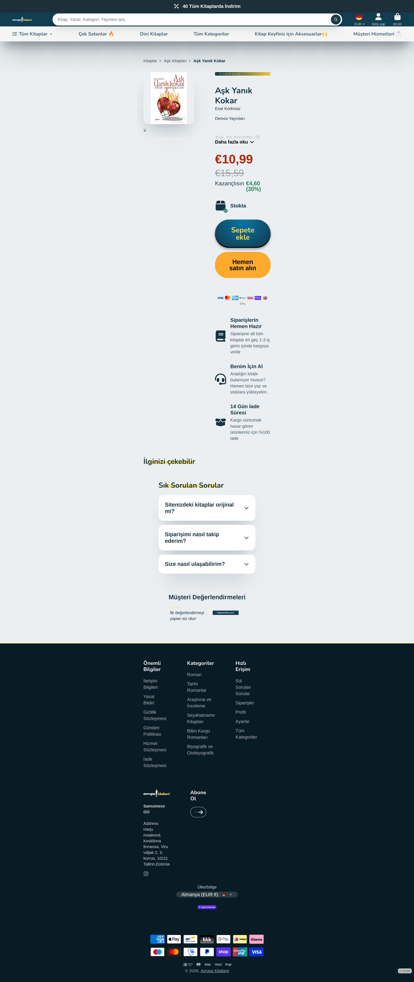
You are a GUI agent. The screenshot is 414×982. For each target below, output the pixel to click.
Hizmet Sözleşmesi (154, 746)
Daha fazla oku (231, 142)
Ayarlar (242, 721)
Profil (240, 712)
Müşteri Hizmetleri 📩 (377, 34)
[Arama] (336, 19)
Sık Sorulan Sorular (243, 687)
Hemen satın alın (242, 265)
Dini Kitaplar (154, 34)
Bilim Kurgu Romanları (198, 734)
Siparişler (244, 702)
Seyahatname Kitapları (201, 718)
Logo (22, 19)
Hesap (378, 19)
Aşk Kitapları (175, 60)
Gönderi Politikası (152, 731)
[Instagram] (146, 873)
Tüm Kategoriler (211, 34)
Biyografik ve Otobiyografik (200, 749)
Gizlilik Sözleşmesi (154, 715)
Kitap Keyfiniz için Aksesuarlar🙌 (291, 34)
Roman (194, 674)
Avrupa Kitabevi (215, 970)
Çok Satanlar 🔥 (96, 34)
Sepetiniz (397, 19)
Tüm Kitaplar (33, 34)
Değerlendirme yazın (225, 613)
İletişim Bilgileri (150, 684)
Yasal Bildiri (148, 699)
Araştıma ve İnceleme (199, 702)
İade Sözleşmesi (154, 762)
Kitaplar (150, 60)
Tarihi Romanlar (196, 687)
